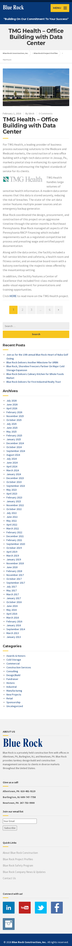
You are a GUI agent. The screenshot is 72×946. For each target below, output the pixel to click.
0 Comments (46, 113)
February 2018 (14, 571)
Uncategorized (14, 706)
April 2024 (11, 466)
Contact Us (9, 878)
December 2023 (15, 478)
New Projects (13, 694)
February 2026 (14, 412)
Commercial (13, 663)
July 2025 (11, 423)
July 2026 (11, 400)
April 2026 (11, 408)
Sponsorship (13, 702)
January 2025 (13, 439)
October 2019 (14, 547)
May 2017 (11, 590)
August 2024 (13, 454)
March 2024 (12, 470)
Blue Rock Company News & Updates (24, 872)
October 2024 (14, 447)
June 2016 (12, 606)
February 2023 (14, 497)
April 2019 (11, 551)
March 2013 (12, 633)
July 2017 (11, 586)
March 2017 (12, 594)
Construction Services (18, 667)
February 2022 (14, 532)
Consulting (12, 671)
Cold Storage (13, 659)
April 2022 (11, 524)
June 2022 (12, 516)
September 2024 (15, 451)
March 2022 (12, 528)
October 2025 (14, 420)
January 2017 (13, 598)
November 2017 (15, 575)
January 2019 (13, 559)
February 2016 (14, 621)
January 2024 (13, 474)
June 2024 (12, 462)
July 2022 (11, 513)
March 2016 (12, 617)
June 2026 (12, 404)
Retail (9, 698)
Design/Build (13, 675)
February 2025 (14, 435)
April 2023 (11, 493)
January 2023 (13, 501)
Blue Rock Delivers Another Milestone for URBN (32, 362)
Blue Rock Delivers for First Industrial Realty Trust (33, 381)
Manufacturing (14, 690)
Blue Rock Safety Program (18, 865)
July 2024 (11, 458)
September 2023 (15, 485)
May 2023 (11, 489)
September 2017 (15, 582)
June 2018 (12, 567)
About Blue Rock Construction (20, 852)
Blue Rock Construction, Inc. (15, 53)
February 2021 (14, 540)
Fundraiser (12, 679)
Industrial (11, 686)
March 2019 (12, 555)
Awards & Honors (15, 655)
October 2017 (14, 578)
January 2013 (13, 637)
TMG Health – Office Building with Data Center (30, 125)
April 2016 (11, 613)
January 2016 (13, 625)
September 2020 (15, 544)
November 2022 (15, 505)
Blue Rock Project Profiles (46, 53)
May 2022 (11, 520)
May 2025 (11, 431)
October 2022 (14, 509)
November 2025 (15, 416)
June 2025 (12, 427)
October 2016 (14, 602)
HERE (13, 296)
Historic (10, 683)
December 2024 (15, 443)
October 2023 (14, 482)
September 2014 (15, 629)
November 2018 (15, 563)
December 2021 (15, 536)
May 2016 (11, 609)
